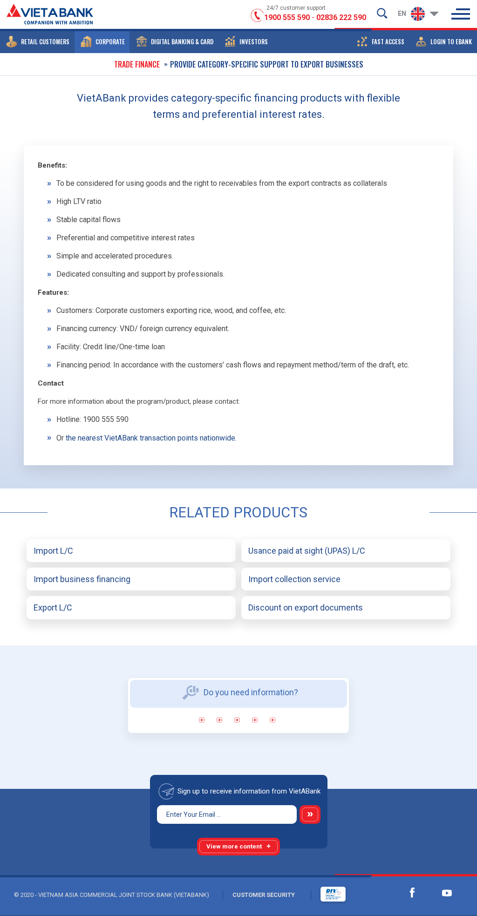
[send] (310, 814)
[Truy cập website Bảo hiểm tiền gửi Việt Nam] (323, 894)
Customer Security (263, 894)
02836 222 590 (341, 17)
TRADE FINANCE (137, 64)
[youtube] (446, 892)
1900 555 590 (287, 17)
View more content (234, 846)
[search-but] (382, 13)
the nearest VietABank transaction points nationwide (150, 438)
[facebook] (412, 892)
